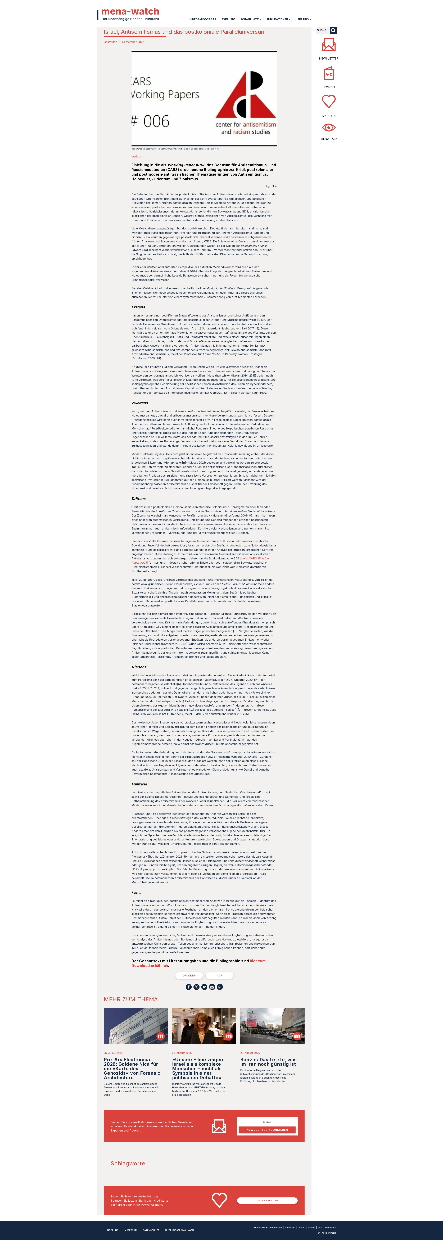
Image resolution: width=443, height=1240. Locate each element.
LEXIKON (329, 87)
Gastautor (110, 42)
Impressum (130, 1230)
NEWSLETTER (328, 58)
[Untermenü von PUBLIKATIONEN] (289, 19)
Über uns (112, 1230)
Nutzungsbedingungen (179, 1230)
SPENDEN (329, 116)
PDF (219, 975)
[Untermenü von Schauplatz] (260, 19)
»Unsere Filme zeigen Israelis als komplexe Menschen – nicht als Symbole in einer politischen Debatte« (197, 1068)
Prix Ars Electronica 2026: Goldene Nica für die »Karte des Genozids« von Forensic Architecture (132, 1068)
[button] (189, 987)
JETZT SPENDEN (267, 1200)
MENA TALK (328, 139)
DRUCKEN (189, 975)
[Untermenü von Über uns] (310, 19)
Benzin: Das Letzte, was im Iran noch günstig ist (268, 1062)
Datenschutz (151, 1230)
